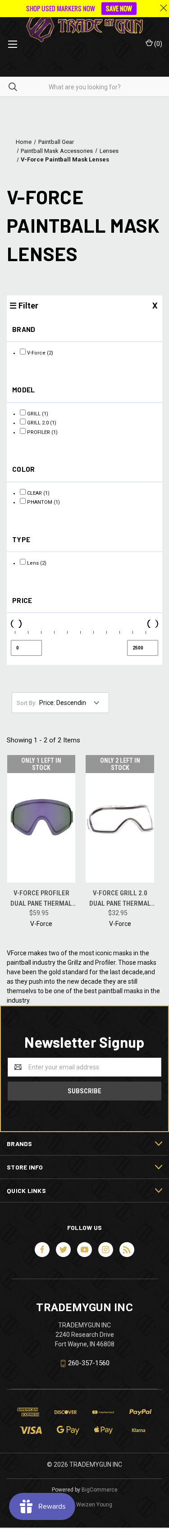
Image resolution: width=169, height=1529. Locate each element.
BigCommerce (100, 1490)
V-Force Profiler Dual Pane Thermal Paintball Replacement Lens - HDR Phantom (41, 898)
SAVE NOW (119, 8)
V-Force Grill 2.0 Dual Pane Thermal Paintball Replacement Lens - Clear (120, 898)
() (157, 43)
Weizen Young (94, 1504)
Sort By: (27, 703)
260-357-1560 (89, 1363)
